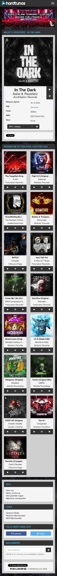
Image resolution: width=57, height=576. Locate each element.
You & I (41, 420)
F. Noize (45, 260)
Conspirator (42, 423)
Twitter (42, 533)
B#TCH (15, 257)
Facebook (16, 533)
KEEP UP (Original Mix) (16, 420)
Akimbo (38, 342)
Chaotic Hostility (15, 423)
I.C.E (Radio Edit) (42, 338)
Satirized (42, 179)
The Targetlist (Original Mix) (18, 176)
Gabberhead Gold (15, 223)
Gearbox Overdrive (41, 426)
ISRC (8, 115)
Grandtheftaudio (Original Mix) (19, 216)
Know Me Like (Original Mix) (18, 298)
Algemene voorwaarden (16, 498)
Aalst (16, 93)
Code (8, 110)
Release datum (12, 101)
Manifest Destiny (12, 342)
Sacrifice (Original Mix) (42, 298)
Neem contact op (13, 493)
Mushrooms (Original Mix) (17, 338)
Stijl (7, 106)
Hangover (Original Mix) (16, 379)
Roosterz (31, 93)
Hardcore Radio (12, 513)
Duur (8, 119)
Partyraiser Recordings (15, 182)
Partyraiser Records (42, 304)
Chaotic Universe (15, 426)
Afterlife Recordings (15, 386)
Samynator (42, 219)
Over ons (10, 490)
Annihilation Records (25, 97)
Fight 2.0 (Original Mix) (42, 176)
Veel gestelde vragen (15, 495)
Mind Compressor (13, 301)
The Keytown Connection (16, 219)
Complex (15, 260)
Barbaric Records (41, 182)
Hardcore (34, 107)
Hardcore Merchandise (15, 515)
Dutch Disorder (15, 464)
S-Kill (15, 179)
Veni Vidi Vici (42, 257)
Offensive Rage (15, 263)
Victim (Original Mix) (41, 379)
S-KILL (37, 260)
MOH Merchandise (14, 518)
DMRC (42, 382)
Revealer (42, 301)
